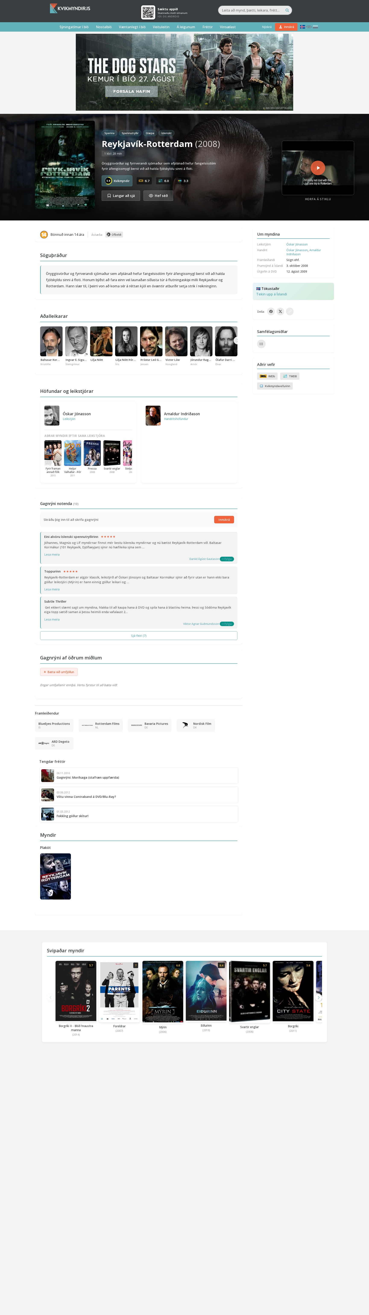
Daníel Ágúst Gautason (204, 559)
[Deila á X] (280, 311)
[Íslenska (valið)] (302, 27)
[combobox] (255, 10)
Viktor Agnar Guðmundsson (201, 624)
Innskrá (224, 520)
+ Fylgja (227, 559)
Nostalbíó (104, 27)
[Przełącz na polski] (315, 27)
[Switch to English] (309, 27)
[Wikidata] (261, 344)
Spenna (109, 133)
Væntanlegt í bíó (132, 27)
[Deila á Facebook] (271, 311)
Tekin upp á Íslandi (271, 294)
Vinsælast (228, 27)
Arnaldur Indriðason (182, 413)
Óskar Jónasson (77, 413)
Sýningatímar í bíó (74, 27)
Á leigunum (186, 27)
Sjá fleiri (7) (138, 636)
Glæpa (150, 133)
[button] (318, 997)
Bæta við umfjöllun (59, 671)
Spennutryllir (130, 133)
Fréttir (207, 27)
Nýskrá (267, 27)
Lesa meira (52, 554)
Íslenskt (166, 133)
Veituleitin (161, 27)
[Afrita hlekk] (290, 311)
